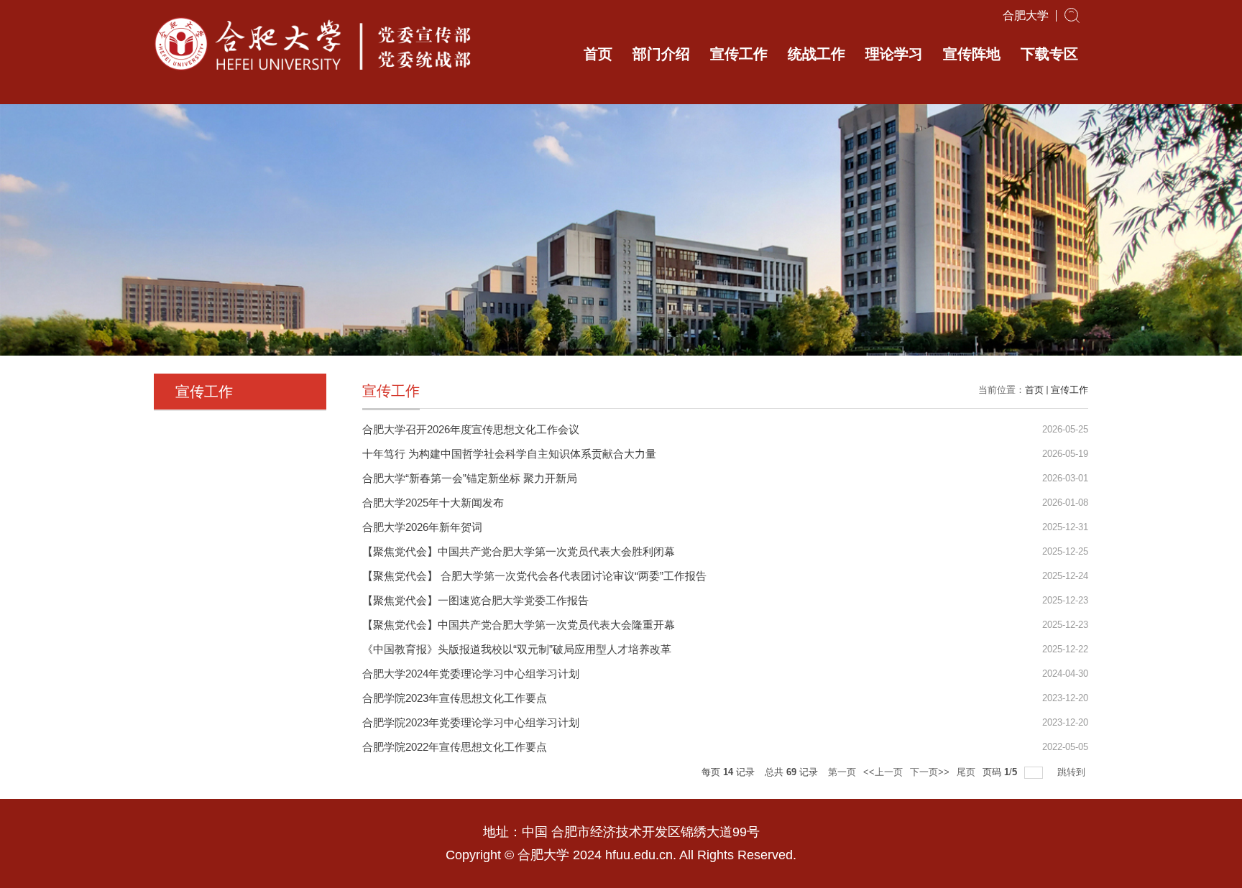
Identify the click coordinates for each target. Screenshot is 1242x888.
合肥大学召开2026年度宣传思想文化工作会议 (470, 429)
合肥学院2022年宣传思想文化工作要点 (454, 747)
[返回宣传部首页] (315, 19)
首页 (598, 54)
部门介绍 (661, 54)
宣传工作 (739, 54)
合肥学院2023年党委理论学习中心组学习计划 (470, 722)
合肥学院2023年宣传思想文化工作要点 (454, 698)
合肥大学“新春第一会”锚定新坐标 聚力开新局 (469, 478)
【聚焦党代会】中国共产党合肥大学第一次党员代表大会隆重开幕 (518, 625)
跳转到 (1072, 772)
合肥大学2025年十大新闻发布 (433, 502)
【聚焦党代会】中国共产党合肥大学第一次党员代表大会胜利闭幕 (518, 551)
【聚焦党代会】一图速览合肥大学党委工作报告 (475, 600)
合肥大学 (1026, 16)
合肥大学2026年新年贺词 (422, 527)
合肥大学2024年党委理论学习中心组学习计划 (470, 673)
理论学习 (894, 54)
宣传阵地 (971, 54)
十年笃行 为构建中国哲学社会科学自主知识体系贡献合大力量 (509, 454)
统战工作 (816, 54)
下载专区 (1049, 54)
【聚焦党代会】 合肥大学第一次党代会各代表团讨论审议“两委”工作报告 (534, 576)
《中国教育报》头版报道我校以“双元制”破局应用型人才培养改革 (516, 649)
